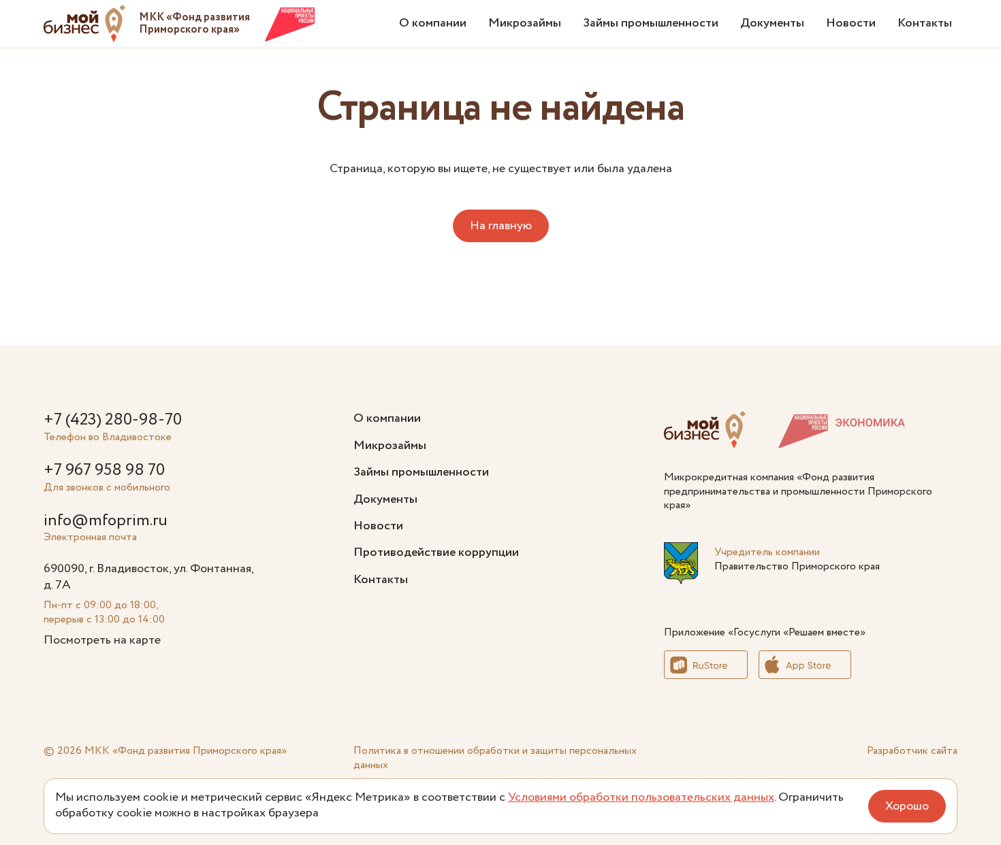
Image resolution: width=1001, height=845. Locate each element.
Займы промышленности (650, 23)
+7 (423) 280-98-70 (113, 420)
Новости (851, 23)
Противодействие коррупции (436, 552)
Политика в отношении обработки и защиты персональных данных (495, 758)
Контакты (924, 23)
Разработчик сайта (912, 751)
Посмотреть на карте (102, 640)
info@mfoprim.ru (106, 521)
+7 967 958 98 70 (104, 470)
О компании (432, 23)
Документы (772, 23)
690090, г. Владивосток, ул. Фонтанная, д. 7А (148, 576)
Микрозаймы (524, 23)
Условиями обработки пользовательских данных (641, 797)
